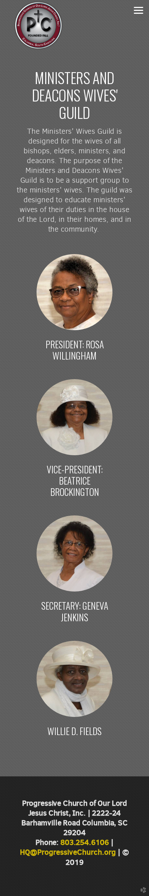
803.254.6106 (84, 842)
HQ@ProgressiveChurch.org (68, 852)
